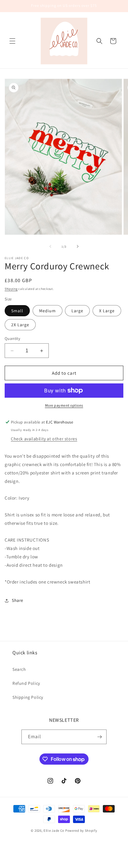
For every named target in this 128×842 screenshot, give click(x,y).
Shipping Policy (27, 697)
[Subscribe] (99, 737)
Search (19, 669)
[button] (12, 41)
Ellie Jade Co (53, 830)
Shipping (11, 289)
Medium (47, 310)
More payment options (64, 405)
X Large (107, 310)
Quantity (12, 338)
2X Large (20, 324)
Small (17, 310)
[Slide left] (50, 246)
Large (77, 310)
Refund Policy (26, 683)
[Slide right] (78, 246)
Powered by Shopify (81, 830)
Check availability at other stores (44, 439)
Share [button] (17, 600)
